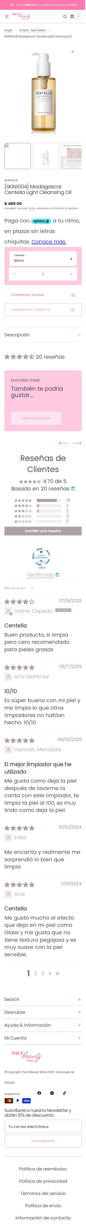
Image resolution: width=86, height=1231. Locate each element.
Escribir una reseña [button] (41, 534)
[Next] (74, 447)
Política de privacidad (41, 1192)
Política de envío (41, 1217)
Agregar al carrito (30, 313)
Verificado (38, 578)
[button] (7, 17)
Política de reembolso (41, 1180)
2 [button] (33, 984)
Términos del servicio (41, 1204)
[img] (19, 605)
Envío (32, 208)
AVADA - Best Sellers (32, 30)
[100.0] (40, 560)
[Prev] (59, 447)
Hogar (8, 30)
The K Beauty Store (34, 1083)
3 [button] (41, 984)
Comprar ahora (27, 298)
